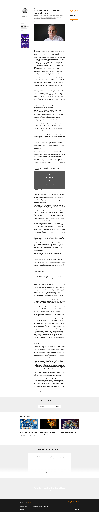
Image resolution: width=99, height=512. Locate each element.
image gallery (43, 430)
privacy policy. (49, 185)
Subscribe (58, 406)
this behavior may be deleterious (53, 374)
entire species (55, 82)
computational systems (55, 80)
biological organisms (47, 82)
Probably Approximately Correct (40, 73)
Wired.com (47, 391)
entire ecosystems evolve (44, 85)
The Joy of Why (23, 430)
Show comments (49, 472)
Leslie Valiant (48, 49)
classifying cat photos (47, 53)
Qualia (62, 430)
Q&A (34, 8)
